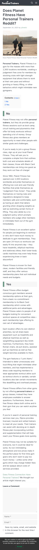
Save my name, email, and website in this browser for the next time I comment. (20, 530)
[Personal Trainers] (10, 3)
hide (16, 98)
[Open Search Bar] (31, 3)
